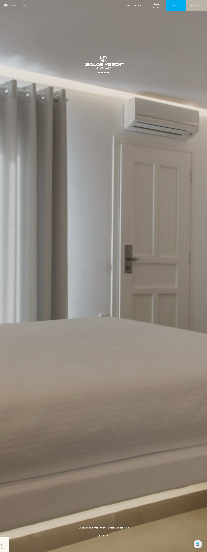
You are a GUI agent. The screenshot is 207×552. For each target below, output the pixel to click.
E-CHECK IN (196, 5)
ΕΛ (21, 5)
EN (21, 8)
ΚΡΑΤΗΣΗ (176, 5)
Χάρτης (1, 543)
